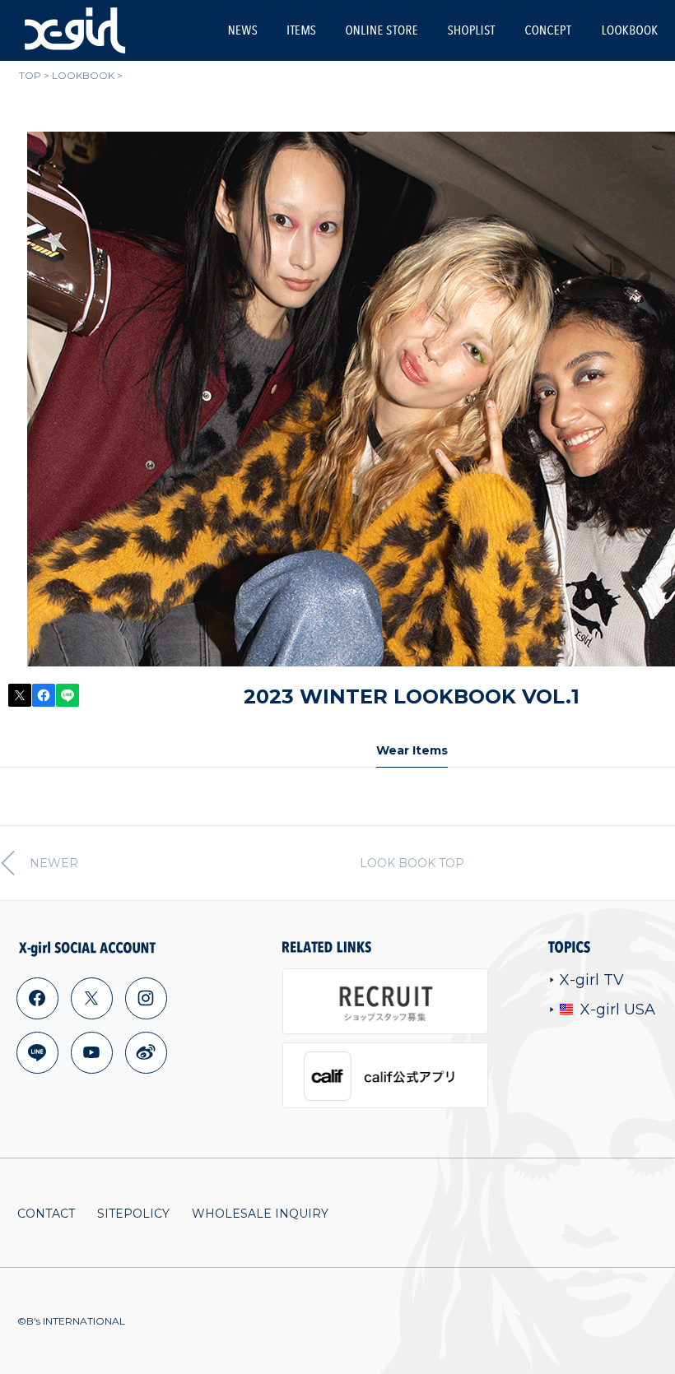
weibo (146, 1052)
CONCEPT (548, 30)
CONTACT (46, 1213)
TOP (30, 75)
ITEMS (301, 30)
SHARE (43, 695)
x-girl (75, 30)
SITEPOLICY (133, 1213)
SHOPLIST (471, 30)
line (37, 1052)
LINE (67, 695)
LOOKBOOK (630, 30)
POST (19, 695)
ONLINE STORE (382, 30)
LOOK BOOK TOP (412, 863)
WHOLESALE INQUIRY (260, 1213)
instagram (146, 998)
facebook (37, 998)
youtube (91, 1052)
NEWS (243, 30)
